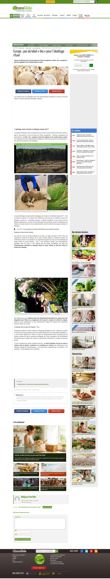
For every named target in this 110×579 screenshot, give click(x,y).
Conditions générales (17, 562)
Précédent (67, 75)
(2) (64, 215)
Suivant (14, 75)
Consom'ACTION (81, 15)
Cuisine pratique (68, 45)
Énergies (75, 15)
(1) (51, 134)
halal (60, 137)
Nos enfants (47, 15)
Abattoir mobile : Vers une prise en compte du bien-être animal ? (33, 384)
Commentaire (17, 517)
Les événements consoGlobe (57, 563)
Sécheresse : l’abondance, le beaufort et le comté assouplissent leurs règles (82, 386)
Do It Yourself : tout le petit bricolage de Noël (83, 323)
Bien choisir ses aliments (82, 45)
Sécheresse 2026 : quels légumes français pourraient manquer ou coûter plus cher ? (82, 451)
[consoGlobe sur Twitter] (86, 551)
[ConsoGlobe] (22, 8)
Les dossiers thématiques (56, 562)
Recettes (32, 45)
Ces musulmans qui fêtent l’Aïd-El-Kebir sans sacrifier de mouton (41, 229)
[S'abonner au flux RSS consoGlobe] (96, 551)
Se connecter (50, 1)
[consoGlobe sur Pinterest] (91, 551)
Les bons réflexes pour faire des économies (82, 277)
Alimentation (16, 15)
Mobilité (69, 15)
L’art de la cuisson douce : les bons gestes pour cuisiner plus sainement (83, 370)
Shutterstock (57, 314)
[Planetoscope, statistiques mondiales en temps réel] (31, 573)
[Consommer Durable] (45, 573)
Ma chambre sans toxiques (78, 349)
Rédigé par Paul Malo (28, 497)
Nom (16, 530)
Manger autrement (57, 45)
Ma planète (55, 15)
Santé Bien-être (28, 15)
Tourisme (62, 15)
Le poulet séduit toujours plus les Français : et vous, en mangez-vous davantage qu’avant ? (83, 402)
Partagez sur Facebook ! (23, 91)
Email (16, 534)
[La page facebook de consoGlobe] (81, 551)
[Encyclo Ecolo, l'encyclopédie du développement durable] (57, 573)
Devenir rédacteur (27, 502)
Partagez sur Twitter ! (40, 91)
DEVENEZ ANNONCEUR (38, 568)
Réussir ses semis (76, 248)
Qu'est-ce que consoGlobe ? (18, 555)
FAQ (13, 560)
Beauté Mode (22, 15)
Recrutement (53, 560)
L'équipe (14, 556)
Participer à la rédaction (56, 556)
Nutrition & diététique (43, 45)
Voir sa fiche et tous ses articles (30, 500)
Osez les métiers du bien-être (79, 332)
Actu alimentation (96, 45)
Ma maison (34, 15)
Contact (14, 558)
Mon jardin (40, 15)
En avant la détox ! (76, 292)
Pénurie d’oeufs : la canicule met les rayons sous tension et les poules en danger (82, 419)
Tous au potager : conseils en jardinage (81, 263)
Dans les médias (54, 558)
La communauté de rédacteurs (57, 555)
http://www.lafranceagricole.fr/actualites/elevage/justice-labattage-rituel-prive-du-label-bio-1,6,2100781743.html (40, 397)
